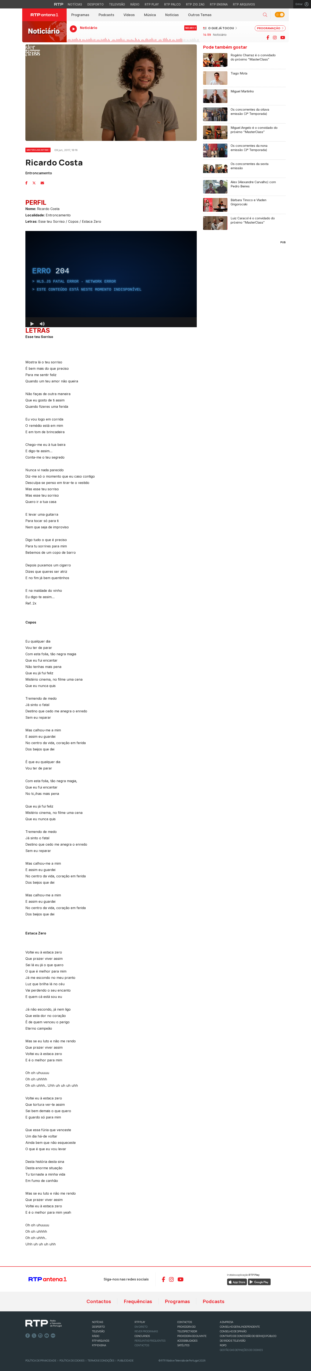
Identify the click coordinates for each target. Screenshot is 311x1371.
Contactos (99, 1301)
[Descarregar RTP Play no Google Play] (259, 1281)
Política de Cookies (71, 1360)
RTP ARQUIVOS (100, 1340)
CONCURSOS (142, 1336)
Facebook (27, 1335)
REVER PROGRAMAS (146, 1331)
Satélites (183, 1345)
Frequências (138, 1301)
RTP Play (152, 4)
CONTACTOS (184, 1322)
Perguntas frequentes (150, 1340)
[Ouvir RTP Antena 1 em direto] (44, 31)
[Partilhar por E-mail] (42, 183)
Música (150, 14)
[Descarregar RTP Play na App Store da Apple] (237, 1281)
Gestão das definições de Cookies (241, 1350)
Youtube (46, 1335)
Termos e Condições (101, 1360)
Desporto (95, 4)
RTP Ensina (219, 4)
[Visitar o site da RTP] (58, 4)
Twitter (34, 1335)
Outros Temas (200, 14)
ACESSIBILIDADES (187, 1340)
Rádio (134, 4)
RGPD (223, 1345)
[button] (265, 15)
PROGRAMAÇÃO (269, 28)
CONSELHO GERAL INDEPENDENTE (240, 1326)
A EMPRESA (226, 1322)
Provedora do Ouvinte (191, 1336)
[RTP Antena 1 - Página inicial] (44, 14)
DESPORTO (98, 1326)
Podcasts (106, 14)
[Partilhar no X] (34, 183)
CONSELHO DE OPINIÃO (233, 1331)
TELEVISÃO (98, 1331)
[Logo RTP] (43, 1323)
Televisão (117, 4)
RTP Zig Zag (195, 4)
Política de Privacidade (40, 1360)
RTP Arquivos (244, 4)
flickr (53, 1335)
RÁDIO (95, 1336)
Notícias (75, 4)
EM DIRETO (141, 1326)
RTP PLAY (140, 1322)
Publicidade (125, 1360)
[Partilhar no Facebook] (26, 183)
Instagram (40, 1335)
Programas (80, 14)
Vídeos (129, 14)
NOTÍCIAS (97, 1322)
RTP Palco (172, 4)
